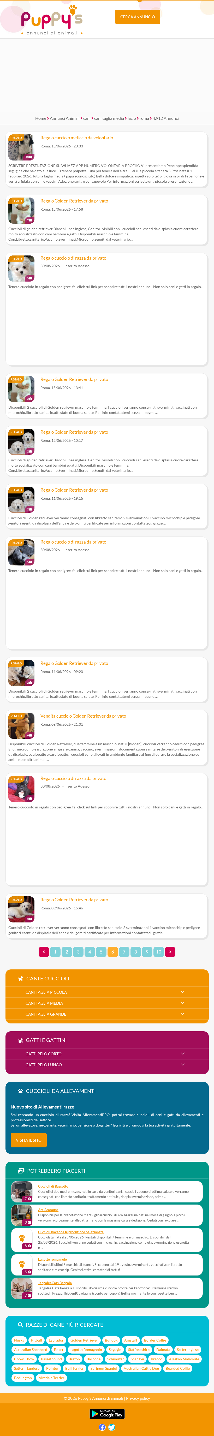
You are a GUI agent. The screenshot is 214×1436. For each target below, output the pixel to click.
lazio (132, 118)
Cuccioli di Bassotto (53, 1186)
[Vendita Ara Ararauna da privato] (21, 1215)
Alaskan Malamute (184, 1359)
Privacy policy (138, 1398)
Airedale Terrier (51, 1377)
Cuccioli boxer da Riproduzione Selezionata (71, 1232)
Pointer (52, 1368)
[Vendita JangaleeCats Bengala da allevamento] (21, 1288)
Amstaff (130, 1340)
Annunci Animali (65, 118)
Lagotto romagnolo (52, 1259)
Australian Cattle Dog (141, 1368)
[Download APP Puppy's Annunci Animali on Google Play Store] (107, 1418)
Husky (19, 1340)
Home (40, 118)
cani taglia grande (46, 1014)
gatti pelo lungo (44, 1064)
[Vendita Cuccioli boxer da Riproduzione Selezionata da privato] (21, 1238)
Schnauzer (115, 1359)
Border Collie (155, 1340)
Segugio (115, 1349)
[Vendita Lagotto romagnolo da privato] (21, 1264)
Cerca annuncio (137, 16)
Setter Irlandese (26, 1368)
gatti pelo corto (44, 1053)
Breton (74, 1359)
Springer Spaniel (104, 1368)
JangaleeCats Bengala (55, 1283)
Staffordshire (139, 1349)
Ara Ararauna (48, 1210)
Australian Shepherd (30, 1349)
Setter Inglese (188, 1349)
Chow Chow (24, 1359)
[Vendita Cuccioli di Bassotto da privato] (21, 1191)
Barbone (93, 1359)
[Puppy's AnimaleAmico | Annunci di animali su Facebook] (102, 1429)
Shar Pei (137, 1359)
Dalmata (163, 1349)
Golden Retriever (84, 1340)
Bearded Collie (178, 1368)
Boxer (59, 1349)
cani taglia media (109, 118)
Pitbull (36, 1340)
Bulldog (111, 1340)
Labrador (56, 1340)
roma (144, 118)
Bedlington (23, 1377)
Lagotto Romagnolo (86, 1349)
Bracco (156, 1359)
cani (87, 118)
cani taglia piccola (46, 992)
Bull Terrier (74, 1368)
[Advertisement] (107, 75)
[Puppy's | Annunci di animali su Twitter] (111, 1429)
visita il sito (28, 1140)
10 (158, 952)
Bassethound (51, 1359)
